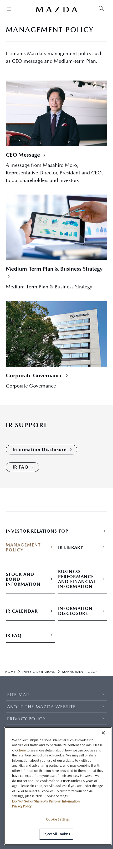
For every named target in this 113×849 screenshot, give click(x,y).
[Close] (103, 733)
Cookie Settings (58, 819)
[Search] (101, 9)
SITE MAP (18, 694)
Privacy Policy (22, 806)
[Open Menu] (9, 9)
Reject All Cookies (56, 834)
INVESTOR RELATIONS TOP (37, 531)
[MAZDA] (56, 10)
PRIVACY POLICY (26, 718)
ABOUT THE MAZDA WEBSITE (41, 706)
